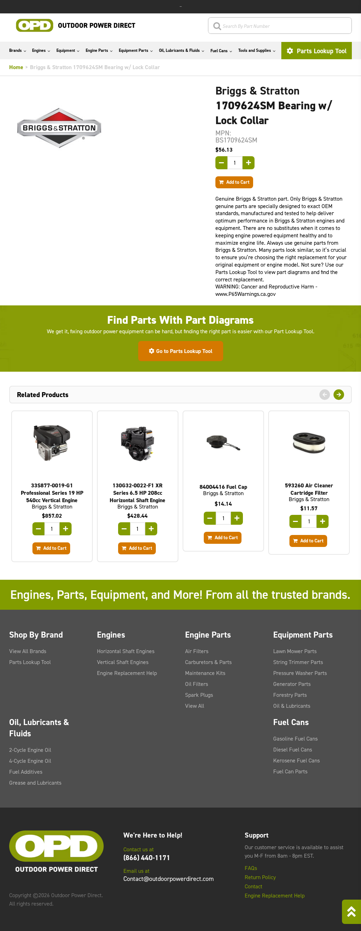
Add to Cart (237, 182)
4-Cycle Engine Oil (30, 761)
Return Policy (260, 877)
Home (16, 67)
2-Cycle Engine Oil (30, 750)
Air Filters (196, 651)
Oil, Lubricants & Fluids (179, 50)
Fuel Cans (219, 51)
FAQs (251, 868)
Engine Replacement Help (127, 673)
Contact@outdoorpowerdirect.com (168, 879)
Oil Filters (196, 684)
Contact (253, 886)
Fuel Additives (25, 771)
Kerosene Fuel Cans (296, 760)
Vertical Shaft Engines (122, 662)
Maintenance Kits (205, 673)
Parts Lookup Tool (321, 51)
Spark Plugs (199, 695)
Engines (39, 50)
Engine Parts (97, 50)
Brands (15, 50)
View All (194, 706)
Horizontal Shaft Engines (125, 651)
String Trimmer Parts (298, 662)
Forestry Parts (290, 695)
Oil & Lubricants (291, 706)
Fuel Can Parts (290, 771)
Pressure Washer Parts (300, 673)
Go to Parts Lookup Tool (184, 351)
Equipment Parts (133, 50)
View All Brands (27, 651)
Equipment (65, 50)
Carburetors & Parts (208, 662)
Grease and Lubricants (35, 782)
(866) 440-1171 (146, 857)
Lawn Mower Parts (295, 651)
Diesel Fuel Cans (292, 749)
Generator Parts (292, 684)
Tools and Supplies (254, 50)
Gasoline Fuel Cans (295, 738)
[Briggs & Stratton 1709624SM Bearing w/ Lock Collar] (107, 128)
